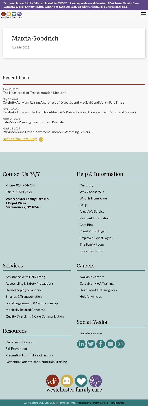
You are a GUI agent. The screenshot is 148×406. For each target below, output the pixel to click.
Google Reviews (91, 333)
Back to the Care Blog (20, 139)
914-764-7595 (22, 192)
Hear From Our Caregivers (98, 290)
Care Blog (86, 225)
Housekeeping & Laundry (23, 290)
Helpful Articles (91, 296)
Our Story (86, 185)
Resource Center (92, 251)
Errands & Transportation (24, 296)
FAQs (83, 205)
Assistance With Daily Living (25, 277)
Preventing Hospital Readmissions (30, 355)
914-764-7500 (26, 185)
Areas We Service (92, 211)
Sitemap (120, 402)
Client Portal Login (93, 231)
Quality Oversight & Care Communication (35, 316)
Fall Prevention (16, 348)
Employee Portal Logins (96, 238)
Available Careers (92, 277)
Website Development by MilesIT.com (95, 402)
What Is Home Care (93, 198)
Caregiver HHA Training (97, 283)
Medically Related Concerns (25, 310)
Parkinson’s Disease (20, 342)
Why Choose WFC (92, 192)
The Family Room (92, 244)
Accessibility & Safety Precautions (30, 283)
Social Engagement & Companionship (32, 303)
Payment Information (95, 218)
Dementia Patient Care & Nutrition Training (36, 362)
